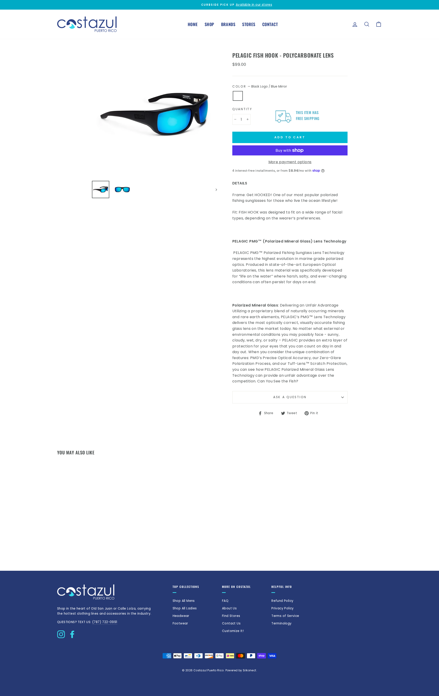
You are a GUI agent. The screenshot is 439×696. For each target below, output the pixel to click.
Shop (209, 24)
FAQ (225, 601)
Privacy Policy (282, 608)
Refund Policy (282, 601)
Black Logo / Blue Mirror (237, 96)
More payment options (290, 162)
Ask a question (290, 397)
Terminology (281, 623)
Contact (270, 24)
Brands (228, 24)
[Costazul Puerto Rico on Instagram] (61, 633)
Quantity (242, 109)
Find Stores (231, 616)
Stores (248, 24)
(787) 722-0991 (104, 622)
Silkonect (249, 670)
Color (259, 86)
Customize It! (233, 631)
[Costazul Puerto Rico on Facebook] (72, 633)
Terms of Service (285, 616)
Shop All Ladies (185, 608)
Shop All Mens (184, 601)
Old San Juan (101, 608)
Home (193, 24)
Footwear (180, 623)
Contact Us (231, 623)
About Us (229, 608)
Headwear (181, 616)
